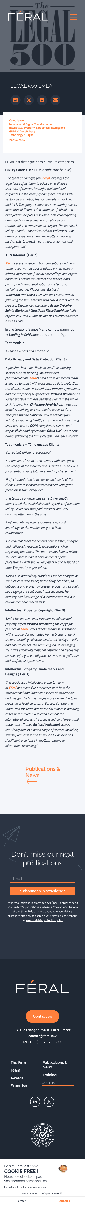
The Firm (18, 1062)
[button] (15, 100)
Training (49, 1075)
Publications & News (54, 1064)
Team (15, 1070)
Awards (17, 1078)
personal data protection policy (44, 920)
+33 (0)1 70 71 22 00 (46, 1041)
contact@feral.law (42, 1035)
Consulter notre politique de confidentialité (26, 1187)
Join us (48, 1082)
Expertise (19, 1086)
